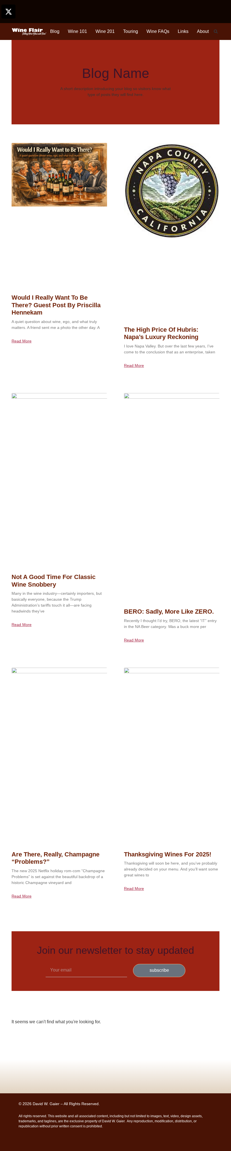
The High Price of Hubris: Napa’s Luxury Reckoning (161, 333)
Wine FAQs (157, 31)
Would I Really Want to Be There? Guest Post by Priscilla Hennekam (56, 305)
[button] (215, 31)
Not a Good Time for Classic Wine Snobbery (53, 580)
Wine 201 (105, 31)
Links (183, 31)
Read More (22, 341)
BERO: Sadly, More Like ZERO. (169, 611)
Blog (54, 31)
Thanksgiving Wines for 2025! (167, 854)
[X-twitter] (8, 12)
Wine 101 (77, 31)
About (203, 31)
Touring (130, 31)
